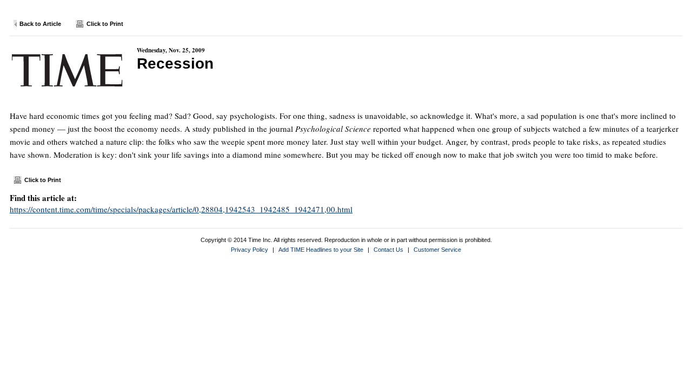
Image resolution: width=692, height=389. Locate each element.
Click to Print (104, 24)
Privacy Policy (249, 249)
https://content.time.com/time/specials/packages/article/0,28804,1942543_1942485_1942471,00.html (181, 209)
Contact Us (388, 249)
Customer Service (437, 249)
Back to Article (40, 24)
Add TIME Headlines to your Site (320, 249)
